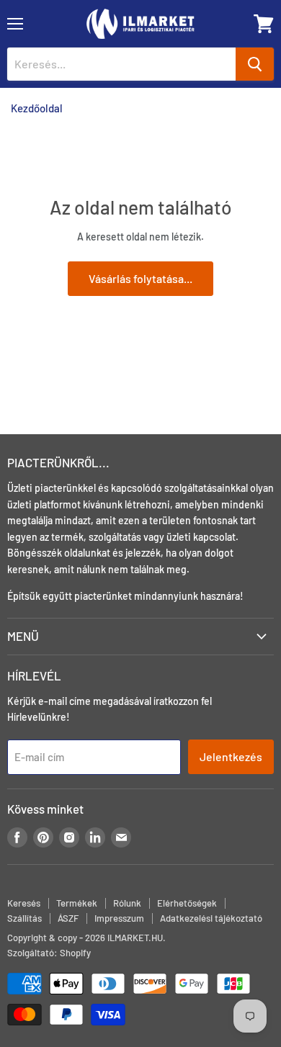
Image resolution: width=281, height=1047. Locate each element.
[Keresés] (255, 64)
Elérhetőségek (187, 903)
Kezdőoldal (37, 108)
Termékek (76, 903)
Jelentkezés (231, 756)
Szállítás (24, 918)
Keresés (23, 903)
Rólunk (127, 903)
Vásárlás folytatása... (140, 278)
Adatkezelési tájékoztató (211, 918)
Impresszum (119, 918)
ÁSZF (68, 918)
